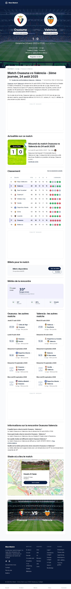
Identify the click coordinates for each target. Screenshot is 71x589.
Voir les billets (55, 268)
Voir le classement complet (55, 171)
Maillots (7, 573)
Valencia (20, 83)
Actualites (29, 561)
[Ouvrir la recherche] (64, 3)
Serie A (49, 565)
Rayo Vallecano (22, 182)
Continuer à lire (33, 162)
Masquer (38, 104)
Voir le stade (35, 482)
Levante (19, 216)
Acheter (57, 272)
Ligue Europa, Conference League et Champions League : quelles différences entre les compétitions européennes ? (61, 555)
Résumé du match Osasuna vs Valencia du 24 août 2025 (44, 145)
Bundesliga (50, 568)
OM (38, 552)
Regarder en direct (36, 57)
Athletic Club (21, 199)
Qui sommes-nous (10, 564)
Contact (7, 567)
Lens (38, 566)
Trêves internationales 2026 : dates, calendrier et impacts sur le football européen (61, 552)
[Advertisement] (35, 117)
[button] (48, 461)
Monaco (39, 558)
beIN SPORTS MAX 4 (40, 53)
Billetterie (28, 571)
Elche (19, 212)
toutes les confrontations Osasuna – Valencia (26, 80)
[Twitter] (6, 561)
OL (37, 555)
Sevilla (19, 203)
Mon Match (11, 69)
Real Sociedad (21, 190)
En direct (28, 550)
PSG (38, 550)
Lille (38, 563)
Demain (28, 555)
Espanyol (20, 194)
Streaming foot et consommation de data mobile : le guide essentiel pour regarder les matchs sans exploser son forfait (61, 549)
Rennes (39, 561)
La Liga (17, 69)
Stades (28, 568)
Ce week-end (30, 558)
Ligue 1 (49, 550)
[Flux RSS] (12, 561)
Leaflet (52, 494)
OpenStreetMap (59, 494)
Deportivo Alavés (22, 207)
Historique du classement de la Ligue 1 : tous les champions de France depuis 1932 (61, 557)
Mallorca (20, 224)
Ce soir (28, 552)
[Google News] (9, 561)
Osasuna (10, 83)
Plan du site (8, 570)
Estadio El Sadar (32, 50)
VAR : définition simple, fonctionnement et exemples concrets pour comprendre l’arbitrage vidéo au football (61, 560)
